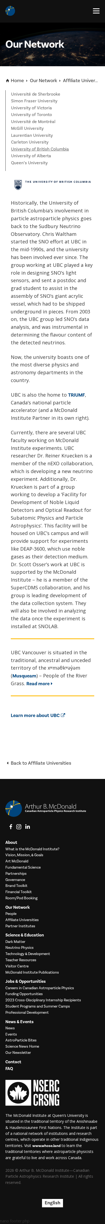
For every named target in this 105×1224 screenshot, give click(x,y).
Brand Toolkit (16, 886)
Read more (38, 684)
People (10, 914)
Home (17, 81)
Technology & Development (27, 954)
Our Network (43, 81)
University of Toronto (31, 114)
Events (11, 1034)
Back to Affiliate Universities (40, 763)
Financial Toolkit (18, 892)
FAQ (9, 1068)
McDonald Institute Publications (32, 972)
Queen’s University (29, 163)
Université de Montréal (33, 121)
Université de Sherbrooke (35, 94)
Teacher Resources (20, 960)
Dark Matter (15, 942)
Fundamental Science (23, 867)
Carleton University (29, 142)
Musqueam (24, 676)
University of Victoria (31, 108)
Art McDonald (16, 861)
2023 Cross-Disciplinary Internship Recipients (43, 1000)
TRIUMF (76, 395)
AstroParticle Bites (21, 1040)
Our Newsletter (18, 1053)
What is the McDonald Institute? (32, 849)
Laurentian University (32, 135)
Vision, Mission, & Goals (24, 855)
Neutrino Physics (19, 948)
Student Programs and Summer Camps (37, 1006)
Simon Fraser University (34, 101)
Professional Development (27, 1012)
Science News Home (22, 1046)
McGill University (27, 128)
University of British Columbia (40, 149)
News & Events (19, 1021)
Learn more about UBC (36, 715)
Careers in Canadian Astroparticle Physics (39, 988)
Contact (13, 1062)
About (11, 842)
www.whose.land (46, 1145)
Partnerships (16, 874)
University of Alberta (31, 156)
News (10, 1028)
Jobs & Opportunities (25, 981)
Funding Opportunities (24, 994)
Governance (15, 880)
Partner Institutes (20, 926)
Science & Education (24, 935)
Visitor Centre (17, 966)
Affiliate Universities (22, 920)
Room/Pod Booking (21, 898)
